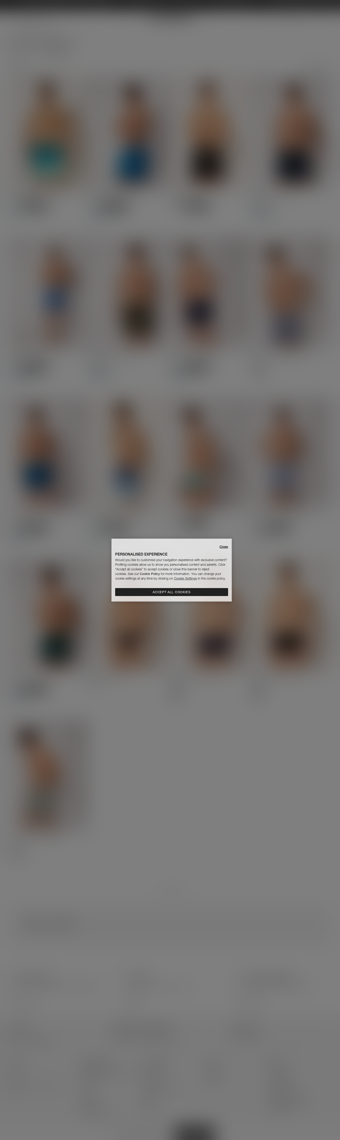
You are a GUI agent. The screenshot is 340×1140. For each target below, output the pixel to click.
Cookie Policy (150, 574)
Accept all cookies (172, 592)
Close (223, 546)
